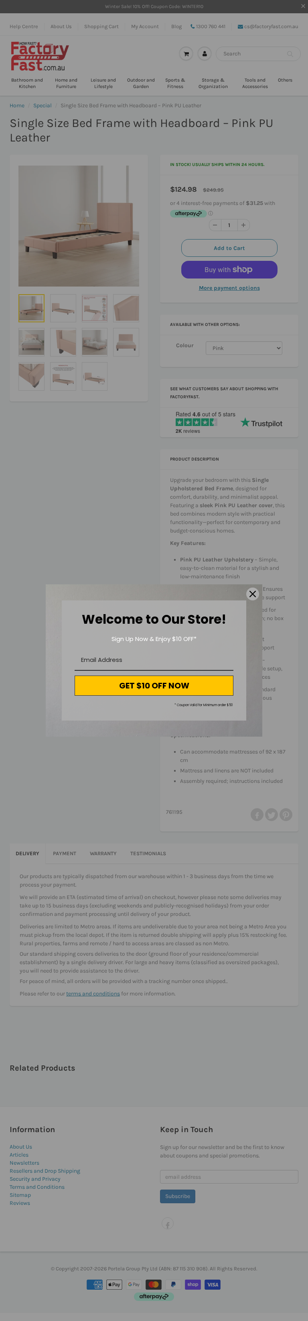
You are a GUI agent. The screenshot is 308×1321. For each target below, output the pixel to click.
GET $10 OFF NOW (154, 685)
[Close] (252, 594)
